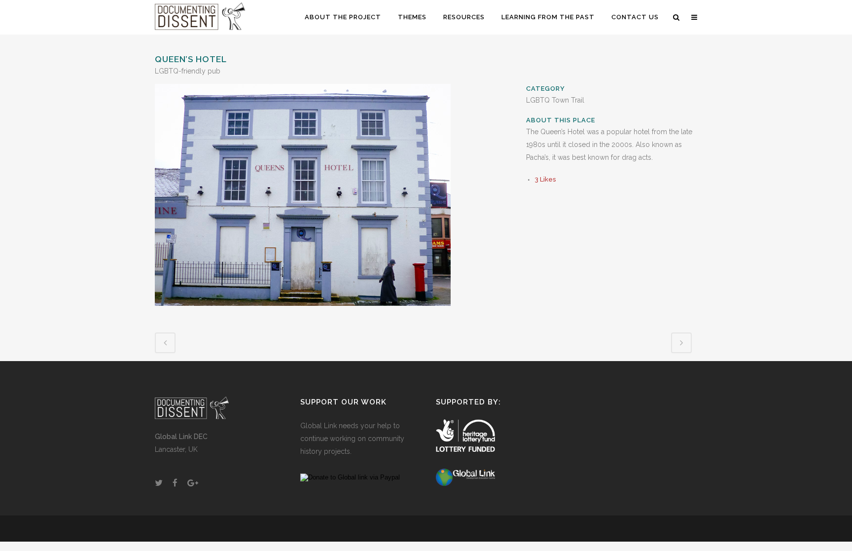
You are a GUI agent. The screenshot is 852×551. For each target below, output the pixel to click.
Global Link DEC (181, 437)
